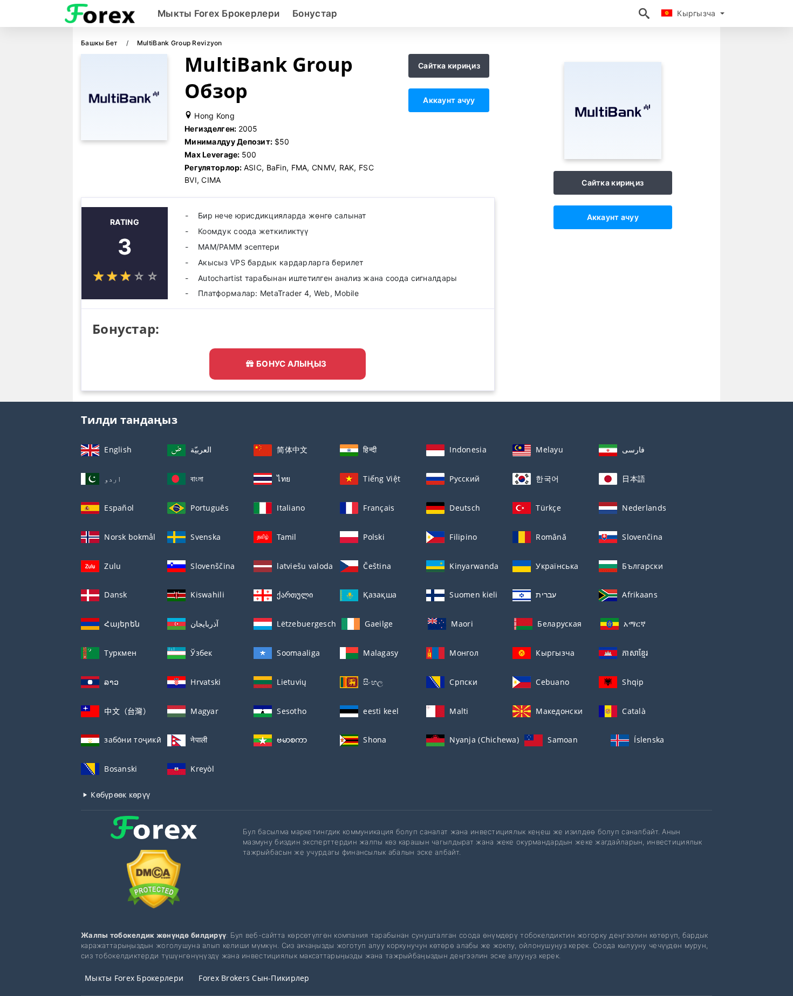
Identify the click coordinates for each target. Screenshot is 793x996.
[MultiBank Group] (612, 156)
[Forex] (154, 837)
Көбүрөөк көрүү (119, 794)
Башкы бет (100, 43)
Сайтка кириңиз (449, 65)
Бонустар (314, 13)
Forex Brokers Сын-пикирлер (254, 978)
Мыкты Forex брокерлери (218, 13)
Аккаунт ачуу (449, 100)
